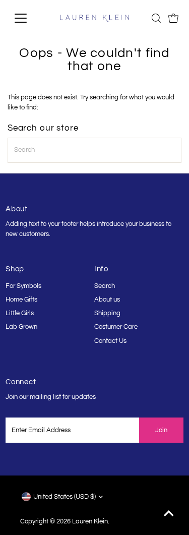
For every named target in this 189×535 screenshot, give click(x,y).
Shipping (107, 313)
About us (107, 299)
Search (104, 286)
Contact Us (110, 341)
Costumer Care (116, 327)
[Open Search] (156, 18)
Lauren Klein (90, 521)
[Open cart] (173, 18)
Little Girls (20, 313)
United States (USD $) (64, 497)
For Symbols (23, 286)
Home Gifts (21, 299)
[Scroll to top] (169, 515)
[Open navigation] (28, 18)
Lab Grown (21, 327)
